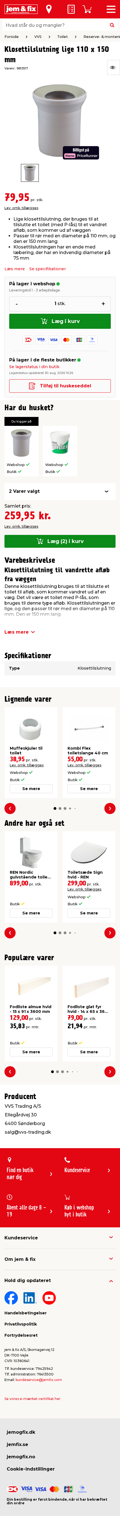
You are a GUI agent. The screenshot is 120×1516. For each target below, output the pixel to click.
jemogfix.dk (21, 1432)
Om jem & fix (19, 1259)
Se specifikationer (47, 268)
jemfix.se (17, 1444)
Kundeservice (21, 1237)
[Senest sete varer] (113, 67)
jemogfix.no (21, 1456)
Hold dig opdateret (27, 1280)
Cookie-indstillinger (31, 1469)
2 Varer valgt (24, 491)
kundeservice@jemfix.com (39, 1380)
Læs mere (14, 268)
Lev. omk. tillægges (21, 208)
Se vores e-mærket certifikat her (32, 1399)
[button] (55, 808)
